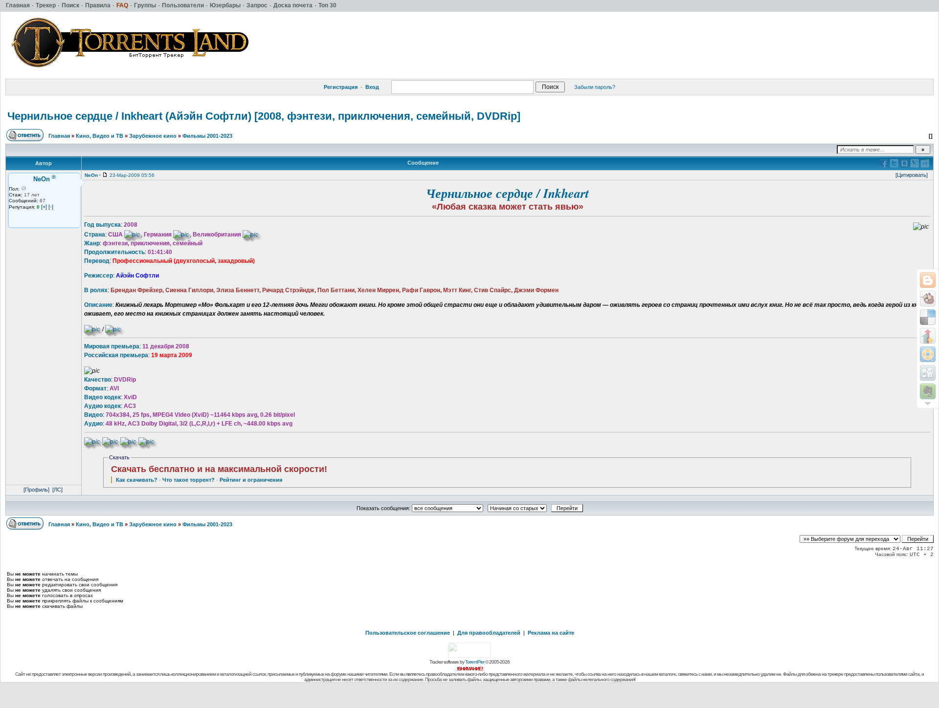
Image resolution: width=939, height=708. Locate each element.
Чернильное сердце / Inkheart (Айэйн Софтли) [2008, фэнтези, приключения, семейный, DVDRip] (263, 116)
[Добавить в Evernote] (928, 391)
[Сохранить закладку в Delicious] (928, 317)
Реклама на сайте (551, 633)
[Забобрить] (928, 298)
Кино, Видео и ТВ (99, 136)
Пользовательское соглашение (407, 633)
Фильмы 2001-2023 (207, 136)
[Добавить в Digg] (928, 373)
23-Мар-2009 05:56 (132, 175)
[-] (50, 207)
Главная (59, 136)
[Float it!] (928, 354)
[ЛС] (57, 490)
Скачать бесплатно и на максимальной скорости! (219, 469)
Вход (372, 87)
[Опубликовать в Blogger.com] (928, 280)
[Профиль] (36, 490)
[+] (44, 207)
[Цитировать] (911, 175)
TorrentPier (474, 662)
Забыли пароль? (594, 87)
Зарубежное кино (153, 136)
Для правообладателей (488, 633)
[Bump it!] (928, 335)
